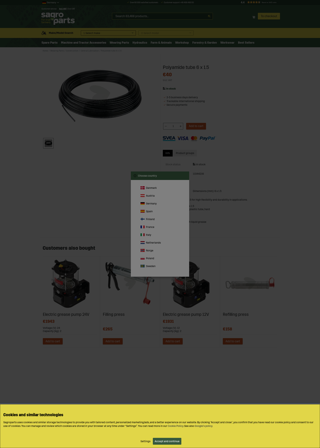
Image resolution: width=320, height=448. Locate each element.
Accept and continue (167, 441)
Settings (145, 441)
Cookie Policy (175, 426)
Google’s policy (203, 426)
